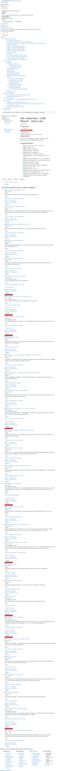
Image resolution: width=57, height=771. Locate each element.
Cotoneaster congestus (10, 572)
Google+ (16, 179)
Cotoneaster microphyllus (11, 701)
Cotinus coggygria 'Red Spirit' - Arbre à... (14, 475)
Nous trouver (7, 109)
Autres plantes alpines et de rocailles (18, 89)
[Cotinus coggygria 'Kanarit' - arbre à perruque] (16, 524)
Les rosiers (9, 53)
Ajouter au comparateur (10, 200)
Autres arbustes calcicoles (13, 72)
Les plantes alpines (11, 52)
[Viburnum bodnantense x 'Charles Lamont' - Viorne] (17, 224)
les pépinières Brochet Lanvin (14, 40)
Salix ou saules (9, 756)
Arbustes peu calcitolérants (13, 74)
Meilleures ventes (21, 758)
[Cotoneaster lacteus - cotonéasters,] (14, 674)
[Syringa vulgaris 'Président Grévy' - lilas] (14, 190)
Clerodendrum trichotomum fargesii (13, 268)
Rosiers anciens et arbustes (16, 78)
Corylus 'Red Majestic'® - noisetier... (13, 382)
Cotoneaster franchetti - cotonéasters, (14, 627)
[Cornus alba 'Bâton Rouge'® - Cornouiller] (15, 276)
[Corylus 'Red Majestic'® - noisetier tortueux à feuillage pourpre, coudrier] (22, 372)
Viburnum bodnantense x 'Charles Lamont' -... (15, 233)
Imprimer (7, 184)
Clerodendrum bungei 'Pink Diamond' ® (14, 250)
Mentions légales (23, 763)
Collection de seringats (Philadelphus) (16, 47)
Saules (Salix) (10, 69)
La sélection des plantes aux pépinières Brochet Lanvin (20, 42)
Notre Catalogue (8, 61)
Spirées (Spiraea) (11, 71)
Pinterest (22, 179)
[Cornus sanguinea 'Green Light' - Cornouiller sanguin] (18, 296)
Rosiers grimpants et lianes (16, 80)
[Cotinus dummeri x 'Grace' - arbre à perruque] (16, 542)
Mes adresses (36, 759)
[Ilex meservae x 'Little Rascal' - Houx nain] (11, 124)
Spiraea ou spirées (8, 754)
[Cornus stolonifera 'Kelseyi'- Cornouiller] (14, 316)
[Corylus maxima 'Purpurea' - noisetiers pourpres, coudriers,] (19, 430)
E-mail (47, 765)
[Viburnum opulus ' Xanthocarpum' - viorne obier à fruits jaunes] (20, 408)
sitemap (21, 766)
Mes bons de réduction (36, 764)
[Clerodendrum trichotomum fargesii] (14, 258)
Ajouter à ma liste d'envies (11, 182)
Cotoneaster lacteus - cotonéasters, (13, 684)
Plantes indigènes (11, 92)
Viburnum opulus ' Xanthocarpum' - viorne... (15, 418)
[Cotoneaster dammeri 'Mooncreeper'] (14, 506)
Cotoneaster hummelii (10, 667)
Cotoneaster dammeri (10, 605)
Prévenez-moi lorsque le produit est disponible (31, 134)
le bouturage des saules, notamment (15, 106)
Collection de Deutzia (12, 44)
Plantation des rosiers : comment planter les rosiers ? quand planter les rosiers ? (26, 103)
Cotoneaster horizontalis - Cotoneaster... (14, 649)
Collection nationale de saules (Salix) (15, 49)
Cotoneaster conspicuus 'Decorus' (13, 589)
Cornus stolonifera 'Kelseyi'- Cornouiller (14, 325)
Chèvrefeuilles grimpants (16, 67)
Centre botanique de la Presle (14, 96)
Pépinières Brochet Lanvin (7, 28)
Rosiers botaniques (14, 83)
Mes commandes (37, 753)
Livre (8, 90)
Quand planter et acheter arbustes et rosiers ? (18, 102)
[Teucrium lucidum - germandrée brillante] (15, 206)
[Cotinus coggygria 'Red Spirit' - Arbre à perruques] (17, 465)
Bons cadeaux (7, 108)
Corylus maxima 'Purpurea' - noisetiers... (14, 440)
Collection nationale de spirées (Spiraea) (16, 50)
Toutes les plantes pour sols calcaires (16, 58)
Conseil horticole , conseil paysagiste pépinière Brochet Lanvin (21, 99)
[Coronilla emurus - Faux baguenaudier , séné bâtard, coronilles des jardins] (23, 354)
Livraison (21, 762)
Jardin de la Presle (8, 93)
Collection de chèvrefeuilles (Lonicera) (16, 46)
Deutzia (9, 62)
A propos (21, 765)
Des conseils (7, 100)
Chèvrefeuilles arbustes (15, 65)
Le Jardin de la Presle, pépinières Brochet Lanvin (18, 95)
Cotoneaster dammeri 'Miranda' (12, 495)
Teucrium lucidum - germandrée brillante (14, 216)
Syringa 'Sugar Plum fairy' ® (11, 347)
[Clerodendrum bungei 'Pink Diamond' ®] (14, 240)
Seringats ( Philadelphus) (13, 68)
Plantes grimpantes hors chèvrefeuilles (16, 75)
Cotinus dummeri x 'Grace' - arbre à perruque (15, 552)
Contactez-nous (23, 760)
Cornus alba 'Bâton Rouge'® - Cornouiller (14, 284)
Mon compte (33, 751)
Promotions (22, 753)
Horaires (32, 29)
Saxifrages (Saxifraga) (15, 87)
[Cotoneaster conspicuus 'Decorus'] (13, 580)
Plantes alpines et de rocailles (14, 86)
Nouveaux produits (21, 755)
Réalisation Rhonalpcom (5, 770)
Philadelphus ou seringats (9, 758)
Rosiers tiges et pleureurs (16, 84)
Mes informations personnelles (37, 761)
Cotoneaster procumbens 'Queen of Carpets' (15, 718)
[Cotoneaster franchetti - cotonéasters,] (14, 617)
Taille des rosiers (10, 765)
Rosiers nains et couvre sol (16, 81)
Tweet (3, 179)
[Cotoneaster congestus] (11, 564)
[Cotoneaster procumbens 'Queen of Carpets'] (16, 708)
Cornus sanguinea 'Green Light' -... (13, 305)
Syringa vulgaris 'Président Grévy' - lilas (14, 198)
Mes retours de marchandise (36, 755)
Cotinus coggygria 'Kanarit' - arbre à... (14, 534)
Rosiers (9, 77)
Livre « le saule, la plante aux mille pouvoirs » (17, 56)
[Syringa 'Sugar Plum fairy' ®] (12, 337)
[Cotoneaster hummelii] (10, 656)
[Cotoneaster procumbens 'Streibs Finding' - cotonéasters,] (19, 730)
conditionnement (24, 126)
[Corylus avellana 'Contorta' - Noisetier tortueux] (16, 390)
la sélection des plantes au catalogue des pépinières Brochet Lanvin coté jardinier (26, 43)
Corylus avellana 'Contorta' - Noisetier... (14, 400)
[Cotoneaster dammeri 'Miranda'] (13, 483)
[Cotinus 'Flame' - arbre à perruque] (13, 447)
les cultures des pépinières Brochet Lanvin (17, 55)
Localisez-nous (49, 763)
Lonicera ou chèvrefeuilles (9, 761)
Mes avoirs (35, 757)
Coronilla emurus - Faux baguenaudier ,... (14, 365)
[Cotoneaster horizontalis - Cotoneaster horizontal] (17, 638)
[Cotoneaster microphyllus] (11, 692)
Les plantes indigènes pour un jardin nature (17, 59)
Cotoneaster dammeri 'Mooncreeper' (13, 517)
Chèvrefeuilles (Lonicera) (13, 64)
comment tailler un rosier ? (13, 105)
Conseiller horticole (8, 97)
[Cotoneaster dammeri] (10, 596)
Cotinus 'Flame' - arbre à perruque (13, 458)
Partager (9, 179)
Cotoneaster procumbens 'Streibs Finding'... (15, 740)
